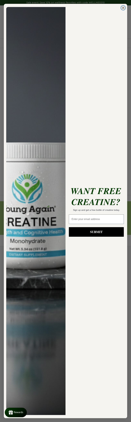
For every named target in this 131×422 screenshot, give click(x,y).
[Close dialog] (123, 7)
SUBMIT (96, 232)
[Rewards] (16, 412)
